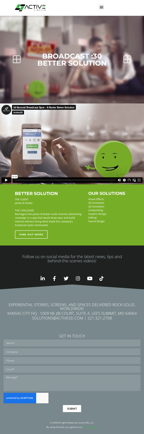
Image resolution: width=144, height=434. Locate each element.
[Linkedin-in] (42, 278)
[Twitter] (66, 278)
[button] (101, 7)
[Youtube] (89, 278)
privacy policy (90, 427)
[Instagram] (78, 278)
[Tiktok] (101, 278)
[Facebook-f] (54, 278)
